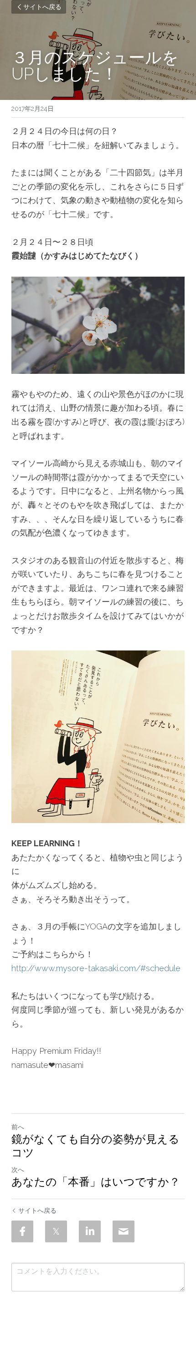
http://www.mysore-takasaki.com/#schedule (96, 968)
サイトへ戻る (42, 6)
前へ (17, 1127)
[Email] (123, 1231)
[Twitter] (56, 1231)
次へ (17, 1169)
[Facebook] (22, 1231)
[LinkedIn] (90, 1231)
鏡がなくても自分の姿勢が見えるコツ (95, 1145)
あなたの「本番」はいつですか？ (95, 1181)
